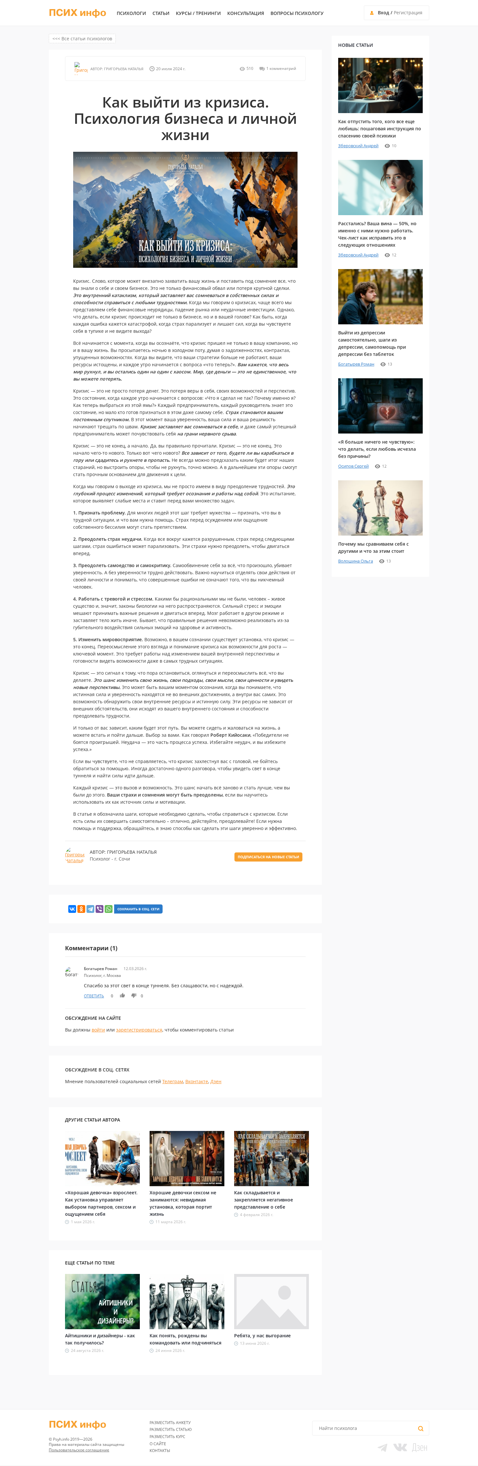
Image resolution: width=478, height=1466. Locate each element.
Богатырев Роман (356, 364)
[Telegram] (90, 909)
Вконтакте (196, 1081)
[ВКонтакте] (72, 909)
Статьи (161, 13)
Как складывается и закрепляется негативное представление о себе (263, 1199)
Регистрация (408, 12)
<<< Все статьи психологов (82, 38)
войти (98, 1030)
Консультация (245, 13)
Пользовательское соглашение (79, 1450)
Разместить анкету (170, 1422)
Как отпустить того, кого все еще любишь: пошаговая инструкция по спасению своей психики (379, 128)
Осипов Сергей (353, 466)
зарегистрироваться (139, 1030)
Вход (383, 12)
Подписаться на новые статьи (268, 856)
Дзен (215, 1081)
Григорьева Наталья (123, 68)
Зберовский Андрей (358, 146)
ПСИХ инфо (77, 13)
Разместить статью (171, 1429)
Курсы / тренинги (198, 13)
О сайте (158, 1444)
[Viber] (99, 909)
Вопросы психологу (297, 13)
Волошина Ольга (355, 561)
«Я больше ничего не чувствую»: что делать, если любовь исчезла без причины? (377, 449)
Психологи (131, 13)
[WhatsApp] (109, 909)
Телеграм (172, 1081)
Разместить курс (167, 1436)
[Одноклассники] (81, 909)
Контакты (160, 1450)
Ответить (94, 996)
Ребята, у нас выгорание (262, 1335)
